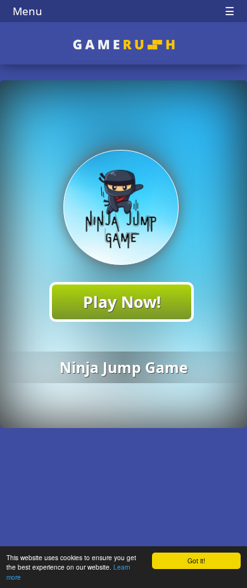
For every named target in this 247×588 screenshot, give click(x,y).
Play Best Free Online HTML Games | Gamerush (123, 44)
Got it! (196, 560)
